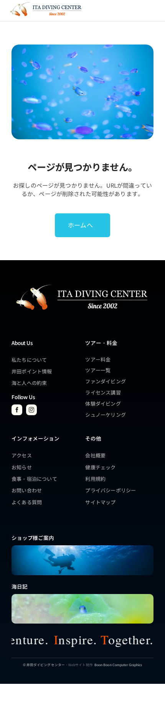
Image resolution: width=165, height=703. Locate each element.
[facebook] (17, 409)
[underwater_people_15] (82, 548)
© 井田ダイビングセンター (44, 664)
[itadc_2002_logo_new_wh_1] (81, 284)
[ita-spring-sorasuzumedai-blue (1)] (82, 596)
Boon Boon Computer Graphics (118, 664)
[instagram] (31, 409)
